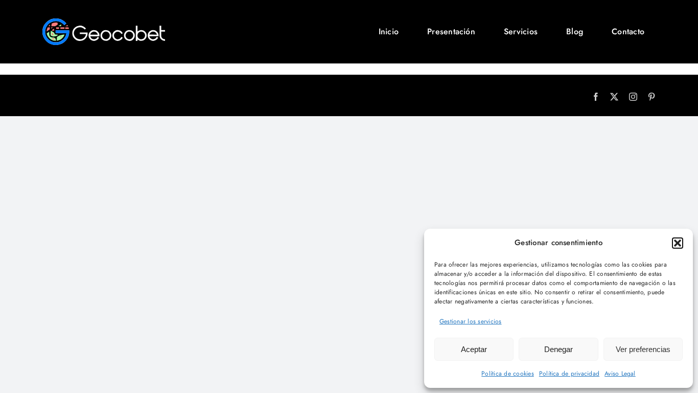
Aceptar (474, 349)
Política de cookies (507, 373)
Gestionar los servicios (470, 321)
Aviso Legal (620, 373)
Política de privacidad (569, 373)
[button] (677, 243)
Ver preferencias (643, 349)
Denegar (558, 349)
